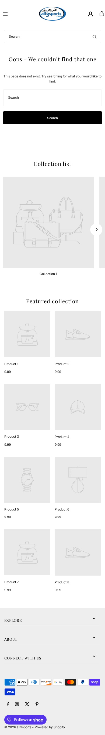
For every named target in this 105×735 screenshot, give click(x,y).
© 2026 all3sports (17, 727)
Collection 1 (48, 274)
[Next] (96, 229)
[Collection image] (48, 222)
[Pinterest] (37, 704)
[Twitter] (27, 704)
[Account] (90, 14)
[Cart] (102, 13)
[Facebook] (8, 704)
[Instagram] (17, 704)
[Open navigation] (18, 13)
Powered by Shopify (50, 727)
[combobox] (52, 36)
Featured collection (52, 301)
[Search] (94, 36)
